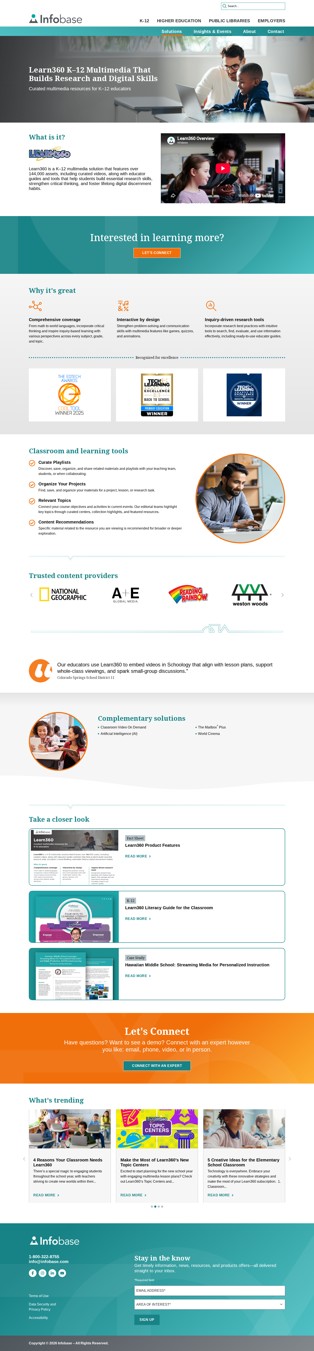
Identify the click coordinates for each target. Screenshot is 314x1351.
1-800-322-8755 (44, 1256)
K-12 (144, 20)
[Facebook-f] (33, 1273)
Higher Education (179, 20)
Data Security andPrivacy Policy (42, 1306)
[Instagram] (42, 1273)
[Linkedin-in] (52, 1273)
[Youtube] (62, 1273)
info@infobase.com (49, 1261)
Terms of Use (39, 1296)
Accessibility (38, 1318)
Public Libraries (229, 20)
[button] (31, 595)
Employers (271, 20)
